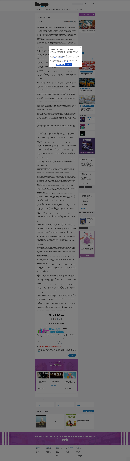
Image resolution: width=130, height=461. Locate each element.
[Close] (80, 47)
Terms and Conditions (58, 57)
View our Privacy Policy (66, 61)
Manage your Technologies (60, 64)
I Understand (69, 64)
